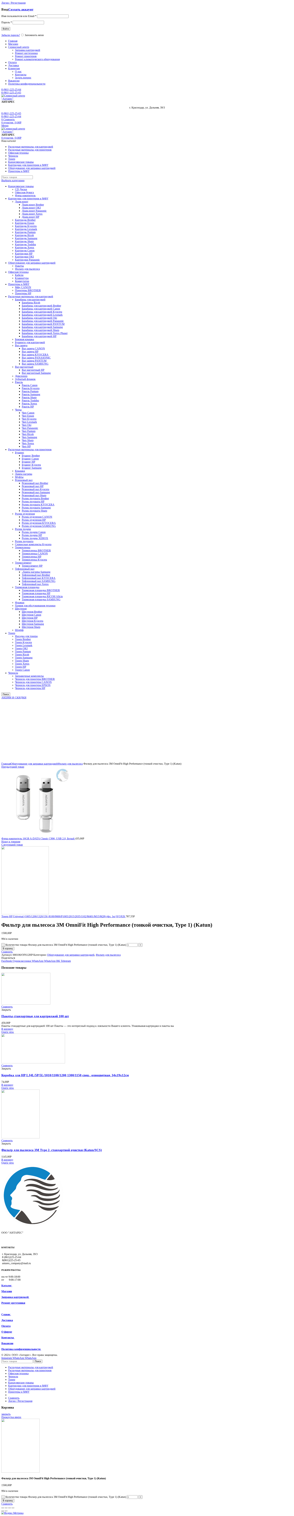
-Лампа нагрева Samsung (36, 571)
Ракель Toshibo (30, 400)
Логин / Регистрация (20, 1401)
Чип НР (26, 446)
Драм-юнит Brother (33, 204)
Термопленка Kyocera (34, 559)
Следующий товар (12, 844)
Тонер (11, 633)
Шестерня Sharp (31, 627)
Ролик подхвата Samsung (36, 507)
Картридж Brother (25, 219)
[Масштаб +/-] (13, 1507)
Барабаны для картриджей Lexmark (42, 314)
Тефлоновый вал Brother (36, 575)
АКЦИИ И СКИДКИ (13, 697)
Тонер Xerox (22, 663)
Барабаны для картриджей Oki (39, 317)
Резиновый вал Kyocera (35, 489)
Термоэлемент (23, 562)
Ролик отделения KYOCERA (39, 522)
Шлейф (19, 630)
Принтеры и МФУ (18, 284)
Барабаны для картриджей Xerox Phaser (45, 333)
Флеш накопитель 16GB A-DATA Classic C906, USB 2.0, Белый (38, 838)
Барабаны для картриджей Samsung (42, 327)
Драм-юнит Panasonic (34, 210)
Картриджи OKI (24, 256)
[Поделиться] (6, 1507)
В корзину (8, 948)
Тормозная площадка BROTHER (41, 590)
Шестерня (21, 608)
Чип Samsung (29, 437)
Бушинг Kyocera (31, 464)
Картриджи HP (23, 253)
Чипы (18, 409)
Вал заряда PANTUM (34, 360)
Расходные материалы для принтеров (30, 449)
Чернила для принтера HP (30, 688)
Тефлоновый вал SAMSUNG (38, 581)
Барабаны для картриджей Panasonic (43, 320)
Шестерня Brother (32, 611)
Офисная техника (18, 272)
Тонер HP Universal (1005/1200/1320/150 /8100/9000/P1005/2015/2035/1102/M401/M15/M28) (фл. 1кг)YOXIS (63, 916)
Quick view (7, 1032)
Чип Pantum (28, 431)
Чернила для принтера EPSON (33, 685)
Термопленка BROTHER (36, 550)
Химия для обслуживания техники (35, 605)
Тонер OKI (21, 648)
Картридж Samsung (26, 238)
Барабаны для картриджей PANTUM (43, 324)
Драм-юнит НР (30, 216)
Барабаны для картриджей (30, 299)
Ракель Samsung (31, 394)
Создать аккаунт (20, 9)
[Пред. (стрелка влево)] (2, 1510)
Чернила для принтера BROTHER (35, 679)
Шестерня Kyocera (32, 620)
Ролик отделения (25, 513)
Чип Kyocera (29, 418)
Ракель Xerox (29, 403)
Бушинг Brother (31, 455)
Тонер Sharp (22, 660)
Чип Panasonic (30, 428)
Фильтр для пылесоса (27, 268)
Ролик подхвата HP (33, 501)
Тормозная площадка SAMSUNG (41, 599)
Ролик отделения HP (34, 519)
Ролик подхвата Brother (35, 498)
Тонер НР (20, 666)
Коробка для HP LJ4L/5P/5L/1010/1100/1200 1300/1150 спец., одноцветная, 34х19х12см (65, 1075)
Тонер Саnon (22, 669)
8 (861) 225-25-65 (11, 92)
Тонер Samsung (23, 657)
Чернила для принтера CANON (33, 682)
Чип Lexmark (29, 421)
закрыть (6, 1414)
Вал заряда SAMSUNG (35, 363)
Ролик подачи (23, 529)
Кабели (19, 275)
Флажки (19, 602)
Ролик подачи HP (32, 535)
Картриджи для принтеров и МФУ (28, 198)
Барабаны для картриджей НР (39, 336)
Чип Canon (28, 412)
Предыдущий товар (12, 766)
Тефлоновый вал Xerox (35, 584)
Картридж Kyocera (26, 226)
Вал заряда (21, 345)
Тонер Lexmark (23, 645)
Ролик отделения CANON (37, 516)
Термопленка (22, 547)
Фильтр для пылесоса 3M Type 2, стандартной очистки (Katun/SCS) (51, 1150)
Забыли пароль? (10, 35)
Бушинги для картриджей (30, 342)
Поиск (6, 694)
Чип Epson (28, 415)
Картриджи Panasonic (27, 259)
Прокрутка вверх (11, 1417)
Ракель (19, 382)
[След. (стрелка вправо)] (6, 1510)
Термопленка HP (31, 556)
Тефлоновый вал (24, 568)
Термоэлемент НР (32, 565)
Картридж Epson (24, 223)
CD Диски (21, 189)
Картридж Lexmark (26, 229)
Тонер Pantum (23, 651)
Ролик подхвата (24, 541)
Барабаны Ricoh (31, 302)
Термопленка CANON (35, 553)
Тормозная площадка (27, 587)
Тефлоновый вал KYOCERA (38, 578)
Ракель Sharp (29, 397)
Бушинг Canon (30, 458)
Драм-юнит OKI (31, 207)
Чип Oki (26, 425)
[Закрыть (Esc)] (2, 1507)
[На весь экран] (9, 1507)
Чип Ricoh (28, 434)
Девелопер (21, 376)
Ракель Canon (29, 385)
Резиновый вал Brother (35, 483)
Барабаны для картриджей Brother (41, 305)
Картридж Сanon (25, 250)
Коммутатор (22, 281)
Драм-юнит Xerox (32, 213)
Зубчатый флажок (25, 379)
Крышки (20, 470)
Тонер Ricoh (22, 654)
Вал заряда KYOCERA (35, 354)
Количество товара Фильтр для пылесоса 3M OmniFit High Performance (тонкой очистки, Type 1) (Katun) (65, 944)
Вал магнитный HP (33, 369)
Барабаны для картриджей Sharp (40, 330)
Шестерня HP (30, 617)
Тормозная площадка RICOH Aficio (42, 596)
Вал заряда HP (30, 351)
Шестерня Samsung (33, 623)
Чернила (13, 672)
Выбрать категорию (12, 180)
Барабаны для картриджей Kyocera (42, 311)
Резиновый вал (23, 480)
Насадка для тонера (26, 636)
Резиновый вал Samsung (36, 492)
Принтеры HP (23, 293)
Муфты (19, 477)
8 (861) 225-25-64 (11, 89)
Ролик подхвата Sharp (34, 510)
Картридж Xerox (24, 247)
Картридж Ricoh (24, 235)
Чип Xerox (28, 443)
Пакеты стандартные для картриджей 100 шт (35, 1016)
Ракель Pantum (30, 391)
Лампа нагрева (23, 474)
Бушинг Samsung (32, 467)
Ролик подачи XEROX (35, 538)
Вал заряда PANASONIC (36, 357)
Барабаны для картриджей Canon (41, 308)
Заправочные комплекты (29, 676)
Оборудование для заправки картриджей (31, 262)
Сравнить (7, 951)
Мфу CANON (23, 287)
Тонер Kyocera (23, 642)
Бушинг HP (28, 461)
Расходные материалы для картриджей (30, 296)
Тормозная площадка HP (36, 593)
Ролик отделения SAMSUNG (39, 526)
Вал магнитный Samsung (36, 373)
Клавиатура (22, 278)
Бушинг (19, 452)
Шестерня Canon (31, 614)
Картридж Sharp (24, 241)
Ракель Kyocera (30, 388)
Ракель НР (28, 406)
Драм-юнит (21, 201)
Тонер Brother (23, 639)
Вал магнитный (24, 366)
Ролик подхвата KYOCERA (38, 504)
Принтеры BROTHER (28, 290)
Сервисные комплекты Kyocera (33, 544)
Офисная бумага (24, 192)
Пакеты (19, 265)
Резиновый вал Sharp (34, 495)
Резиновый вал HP (33, 486)
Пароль (6, 22)
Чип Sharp (28, 440)
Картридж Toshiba (25, 244)
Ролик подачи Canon (34, 532)
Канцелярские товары (21, 186)
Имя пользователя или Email (18, 16)
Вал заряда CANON (33, 348)
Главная (6, 763)
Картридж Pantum (25, 232)
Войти (6, 29)
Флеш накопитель (25, 195)
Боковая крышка (24, 339)
